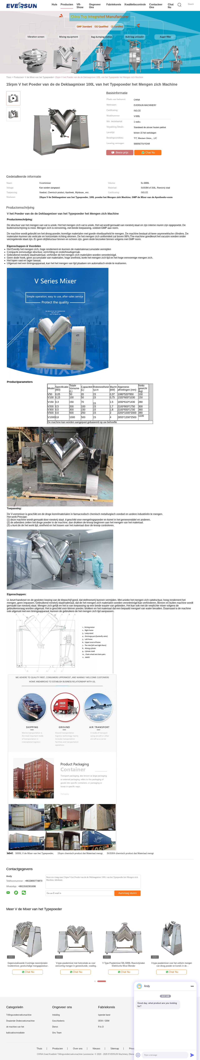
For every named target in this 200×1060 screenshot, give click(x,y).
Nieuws (96, 1048)
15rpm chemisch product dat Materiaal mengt (80, 853)
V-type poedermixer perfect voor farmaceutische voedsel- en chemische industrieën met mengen (171, 964)
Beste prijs (121, 152)
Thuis (39, 1048)
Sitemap (114, 1048)
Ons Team (57, 1033)
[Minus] (192, 986)
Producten (67, 4)
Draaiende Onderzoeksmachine (20, 1021)
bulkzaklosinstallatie (15, 1033)
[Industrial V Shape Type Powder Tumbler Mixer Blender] (61, 168)
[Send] (192, 1055)
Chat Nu (170, 6)
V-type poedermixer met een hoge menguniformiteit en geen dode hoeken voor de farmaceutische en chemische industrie (123, 964)
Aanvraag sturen (127, 893)
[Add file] (138, 1055)
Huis (54, 4)
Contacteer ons (155, 6)
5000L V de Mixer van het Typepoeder (34, 853)
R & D (101, 1027)
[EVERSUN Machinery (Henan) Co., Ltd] (21, 5)
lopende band (104, 1015)
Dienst (55, 1027)
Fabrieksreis (113, 4)
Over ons (77, 1048)
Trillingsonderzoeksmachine (18, 1015)
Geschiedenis (58, 1021)
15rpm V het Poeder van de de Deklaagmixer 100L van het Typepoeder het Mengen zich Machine (99, 77)
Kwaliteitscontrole (135, 4)
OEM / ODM (103, 1021)
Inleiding (56, 1015)
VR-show (80, 6)
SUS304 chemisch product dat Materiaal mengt (130, 853)
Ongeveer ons (95, 6)
